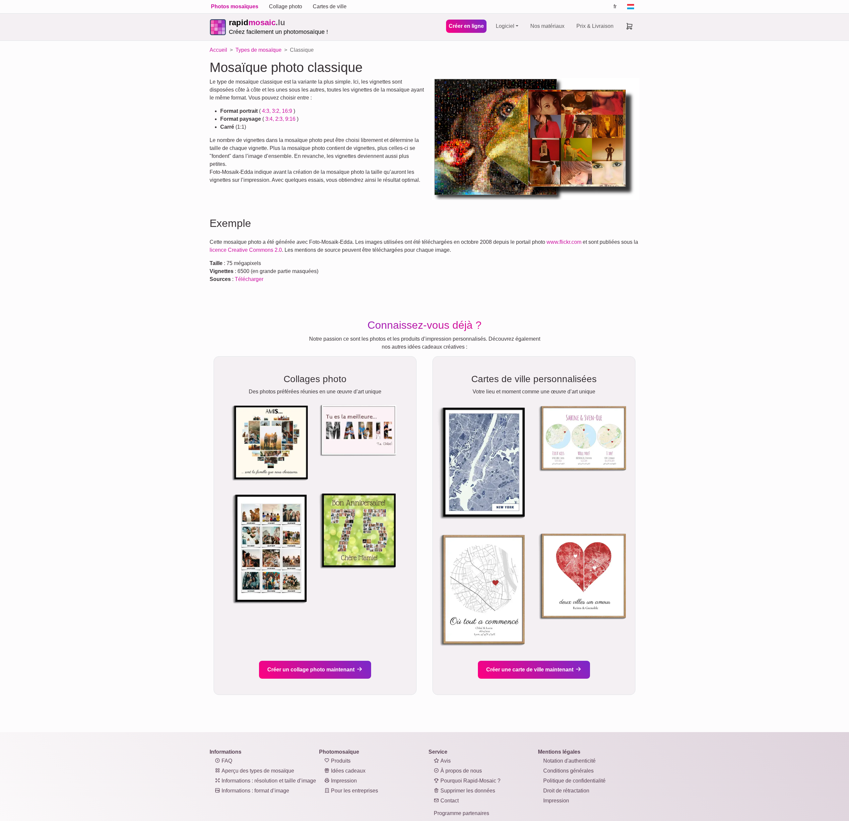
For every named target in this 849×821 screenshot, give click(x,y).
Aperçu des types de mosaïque (257, 771)
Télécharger (249, 279)
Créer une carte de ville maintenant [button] (530, 669)
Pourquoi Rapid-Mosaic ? (469, 781)
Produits (340, 761)
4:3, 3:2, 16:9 (277, 111)
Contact (449, 800)
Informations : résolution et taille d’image (268, 781)
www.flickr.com (564, 242)
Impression (343, 781)
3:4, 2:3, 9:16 (280, 119)
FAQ (226, 761)
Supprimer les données (467, 790)
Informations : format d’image (254, 790)
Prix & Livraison (595, 26)
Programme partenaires (461, 813)
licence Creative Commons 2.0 (246, 250)
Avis (445, 761)
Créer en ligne (466, 26)
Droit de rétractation (566, 790)
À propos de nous (460, 771)
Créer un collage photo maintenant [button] (311, 669)
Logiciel (505, 26)
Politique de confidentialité (574, 781)
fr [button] (615, 6)
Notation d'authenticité (569, 761)
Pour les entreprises (354, 790)
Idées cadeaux (347, 771)
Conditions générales (568, 771)
